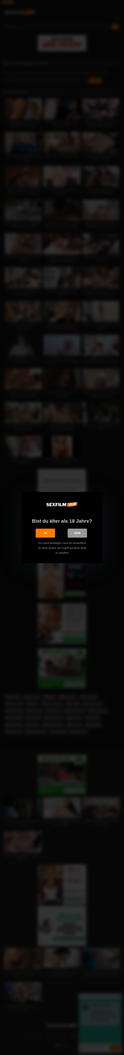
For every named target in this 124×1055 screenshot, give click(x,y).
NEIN (77, 533)
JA (45, 533)
